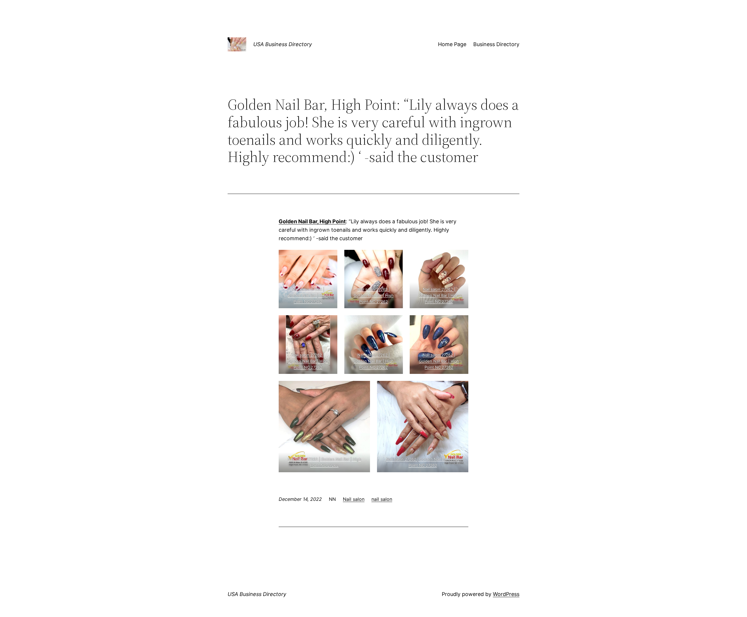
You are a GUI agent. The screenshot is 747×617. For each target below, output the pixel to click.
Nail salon (353, 499)
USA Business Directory (282, 44)
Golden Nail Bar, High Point (312, 221)
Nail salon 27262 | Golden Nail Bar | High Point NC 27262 (308, 295)
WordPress (506, 594)
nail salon (381, 499)
